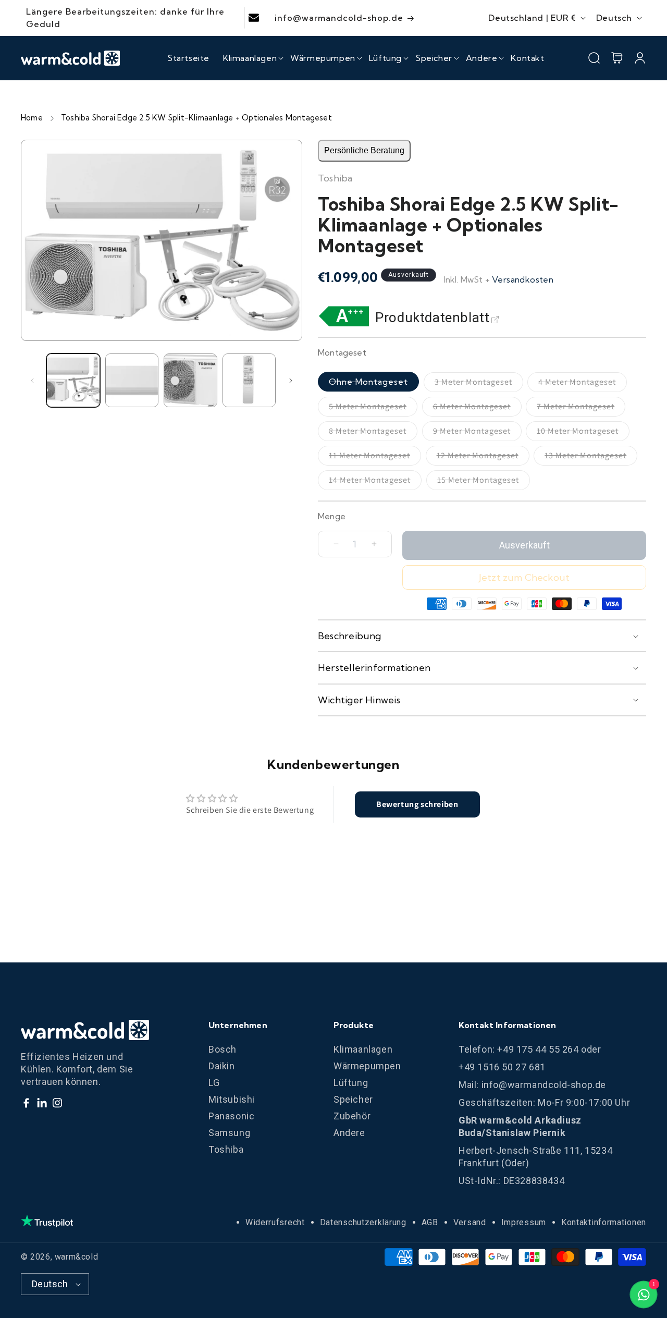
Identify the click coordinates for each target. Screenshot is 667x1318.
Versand (469, 1222)
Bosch (222, 1049)
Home (32, 118)
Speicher (353, 1099)
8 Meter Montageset (373, 433)
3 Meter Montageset (479, 384)
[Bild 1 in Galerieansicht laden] (73, 380)
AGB (430, 1222)
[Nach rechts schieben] (290, 380)
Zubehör (352, 1115)
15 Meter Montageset (483, 482)
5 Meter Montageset (373, 409)
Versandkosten (522, 279)
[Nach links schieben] (32, 380)
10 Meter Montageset (583, 433)
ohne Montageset (374, 384)
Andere (349, 1132)
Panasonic (231, 1115)
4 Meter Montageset (582, 384)
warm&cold (76, 1257)
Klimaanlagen (363, 1049)
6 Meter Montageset (477, 409)
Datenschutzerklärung (363, 1222)
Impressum (523, 1222)
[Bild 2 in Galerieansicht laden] (132, 380)
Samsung (229, 1132)
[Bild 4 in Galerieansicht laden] (249, 380)
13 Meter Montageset (591, 458)
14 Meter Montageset (375, 482)
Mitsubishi (231, 1099)
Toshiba (225, 1149)
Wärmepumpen (367, 1065)
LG (213, 1082)
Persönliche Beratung (364, 150)
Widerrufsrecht (275, 1222)
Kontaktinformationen (603, 1222)
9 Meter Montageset (477, 433)
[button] (249, 57)
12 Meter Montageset (483, 458)
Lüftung (351, 1082)
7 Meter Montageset (581, 409)
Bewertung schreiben (417, 804)
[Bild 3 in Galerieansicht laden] (190, 380)
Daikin (221, 1065)
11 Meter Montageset (375, 458)
